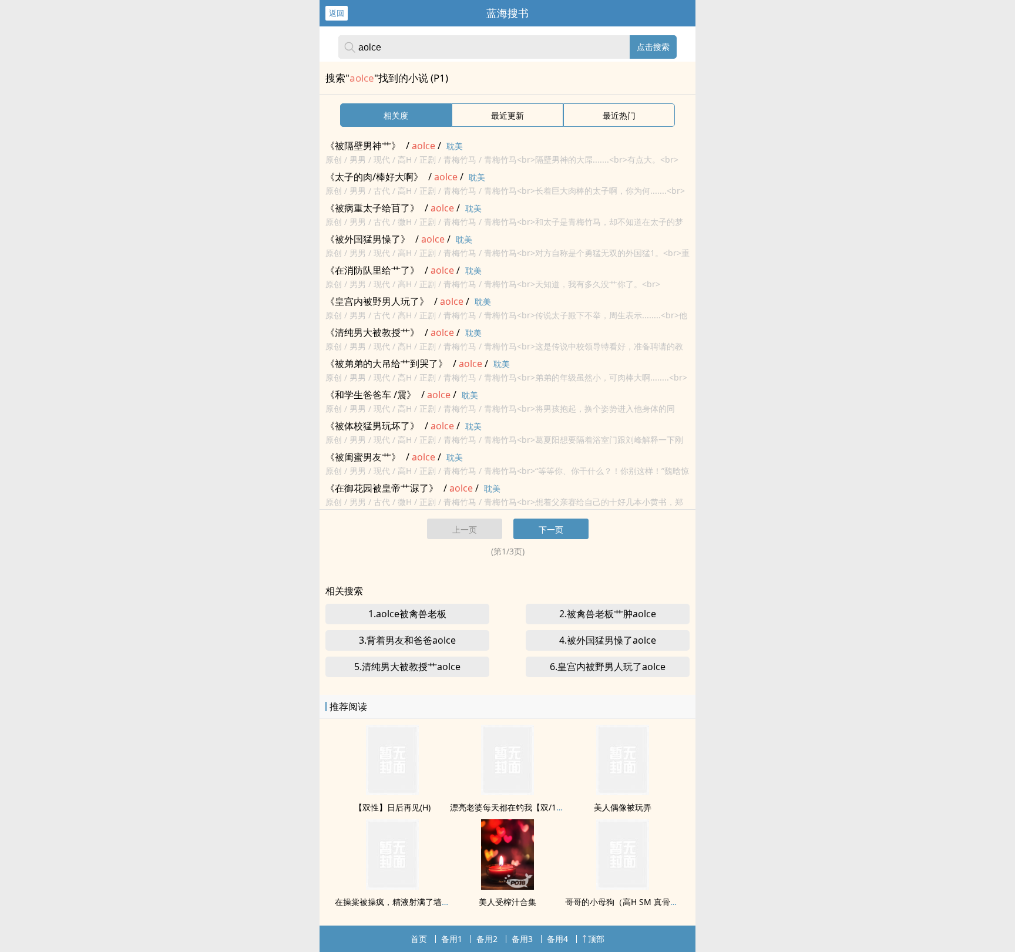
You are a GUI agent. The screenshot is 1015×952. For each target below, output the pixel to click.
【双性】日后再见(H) (392, 807)
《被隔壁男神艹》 (363, 145)
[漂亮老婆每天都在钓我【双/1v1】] (507, 791)
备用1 (451, 938)
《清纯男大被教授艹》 (372, 332)
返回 (336, 13)
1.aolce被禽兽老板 (407, 613)
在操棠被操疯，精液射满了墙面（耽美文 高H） (421, 901)
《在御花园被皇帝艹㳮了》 (381, 488)
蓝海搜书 (507, 13)
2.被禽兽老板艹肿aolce (607, 613)
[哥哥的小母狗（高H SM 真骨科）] (622, 886)
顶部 (596, 938)
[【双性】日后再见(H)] (392, 791)
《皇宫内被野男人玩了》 (377, 301)
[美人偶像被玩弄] (622, 791)
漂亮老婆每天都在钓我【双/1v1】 (511, 807)
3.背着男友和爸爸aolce (407, 640)
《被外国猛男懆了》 (367, 239)
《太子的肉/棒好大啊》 (374, 176)
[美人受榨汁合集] (507, 886)
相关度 (396, 115)
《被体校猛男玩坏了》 (372, 425)
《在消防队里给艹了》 (372, 270)
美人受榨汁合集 (507, 901)
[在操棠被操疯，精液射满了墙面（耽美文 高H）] (392, 886)
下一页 (551, 529)
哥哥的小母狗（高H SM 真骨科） (626, 901)
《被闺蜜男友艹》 (363, 456)
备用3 (522, 938)
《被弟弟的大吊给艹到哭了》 (386, 363)
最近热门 (619, 115)
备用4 (557, 938)
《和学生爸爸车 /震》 (370, 394)
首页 (419, 938)
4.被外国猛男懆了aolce (607, 640)
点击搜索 (653, 46)
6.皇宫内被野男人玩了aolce (608, 666)
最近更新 (507, 115)
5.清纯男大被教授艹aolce (407, 666)
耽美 (454, 146)
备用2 (487, 938)
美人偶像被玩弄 (622, 807)
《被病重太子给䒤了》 (372, 207)
